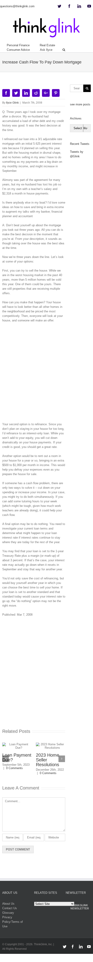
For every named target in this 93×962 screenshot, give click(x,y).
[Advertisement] (46, 374)
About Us (8, 903)
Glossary (8, 912)
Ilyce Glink (12, 102)
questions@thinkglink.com (17, 6)
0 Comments (14, 768)
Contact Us (9, 908)
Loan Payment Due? (16, 757)
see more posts (80, 104)
